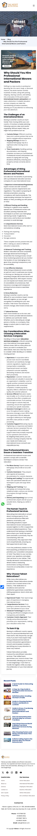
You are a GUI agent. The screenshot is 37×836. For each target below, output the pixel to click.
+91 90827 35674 (21, 818)
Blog (9, 39)
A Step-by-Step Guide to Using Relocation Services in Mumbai (22, 690)
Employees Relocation (26, 786)
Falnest (18, 830)
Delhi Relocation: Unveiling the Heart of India (21, 697)
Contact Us (4, 789)
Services (3, 786)
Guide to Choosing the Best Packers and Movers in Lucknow (22, 703)
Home (3, 39)
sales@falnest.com (24, 823)
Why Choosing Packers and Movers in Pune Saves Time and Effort (22, 733)
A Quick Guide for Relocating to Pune (22, 684)
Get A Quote (4, 792)
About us (3, 783)
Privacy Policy (5, 795)
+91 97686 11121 (21, 814)
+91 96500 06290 (21, 820)
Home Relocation (25, 780)
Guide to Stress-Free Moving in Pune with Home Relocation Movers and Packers (22, 710)
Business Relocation (25, 789)
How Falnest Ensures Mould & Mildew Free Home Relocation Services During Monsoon (22, 726)
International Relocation (26, 783)
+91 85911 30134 (21, 816)
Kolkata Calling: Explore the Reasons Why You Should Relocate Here (22, 740)
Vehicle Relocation (25, 792)
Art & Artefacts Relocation (27, 795)
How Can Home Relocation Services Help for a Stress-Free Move (22, 718)
